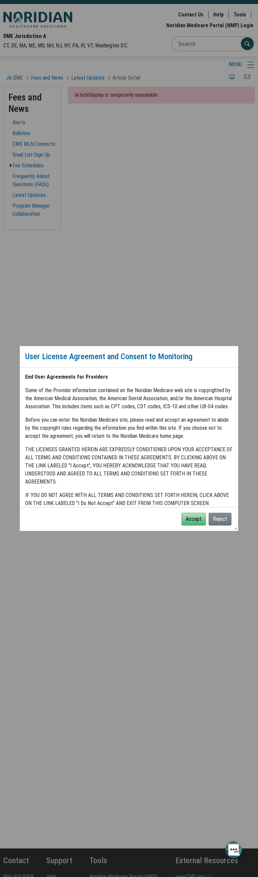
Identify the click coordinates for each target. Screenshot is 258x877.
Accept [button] (194, 519)
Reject (220, 519)
